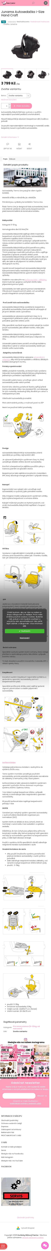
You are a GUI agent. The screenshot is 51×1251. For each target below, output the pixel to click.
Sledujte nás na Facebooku (12, 1154)
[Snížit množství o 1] (9, 107)
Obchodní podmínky (9, 1120)
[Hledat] (33, 3)
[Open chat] (45, 1245)
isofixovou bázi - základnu (35, 280)
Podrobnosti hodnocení (40, 22)
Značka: (10, 24)
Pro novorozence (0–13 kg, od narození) (26, 1027)
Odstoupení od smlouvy (11, 1129)
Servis (3, 1150)
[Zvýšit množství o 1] (9, 104)
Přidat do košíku (22, 106)
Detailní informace (9, 137)
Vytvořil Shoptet (27, 1228)
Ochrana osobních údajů (11, 1123)
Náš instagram (7, 1157)
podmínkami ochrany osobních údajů (25, 1103)
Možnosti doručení (8, 100)
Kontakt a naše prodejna (11, 1147)
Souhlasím (25, 631)
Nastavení (25, 638)
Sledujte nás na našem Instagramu (26, 1042)
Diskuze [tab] (12, 159)
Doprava (4, 1126)
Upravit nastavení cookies (33, 1237)
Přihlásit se (42, 1096)
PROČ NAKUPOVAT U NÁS (11, 1135)
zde (24, 626)
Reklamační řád (7, 1132)
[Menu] (45, 3)
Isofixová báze (9, 762)
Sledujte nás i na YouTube (12, 1161)
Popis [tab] (5, 159)
